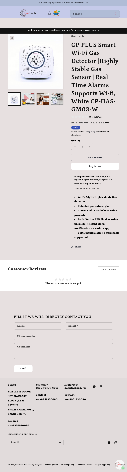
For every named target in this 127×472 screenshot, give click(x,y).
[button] (6, 13)
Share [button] (78, 247)
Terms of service (84, 465)
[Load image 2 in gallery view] (28, 99)
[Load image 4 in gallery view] (57, 99)
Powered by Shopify (33, 465)
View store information (86, 188)
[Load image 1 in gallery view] (14, 99)
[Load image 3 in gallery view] (42, 99)
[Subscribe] (60, 442)
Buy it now (95, 166)
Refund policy (51, 465)
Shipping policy (102, 465)
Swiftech (19, 465)
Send (23, 368)
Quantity (75, 140)
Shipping (90, 132)
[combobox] (95, 13)
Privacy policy (67, 465)
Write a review (108, 269)
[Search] (116, 13)
